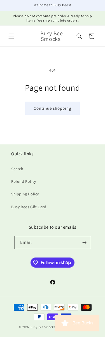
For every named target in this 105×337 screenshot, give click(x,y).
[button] (11, 36)
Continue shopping (52, 108)
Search (17, 168)
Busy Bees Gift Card (28, 206)
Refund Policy (23, 181)
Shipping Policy (25, 193)
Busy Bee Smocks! (44, 327)
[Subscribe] (84, 242)
